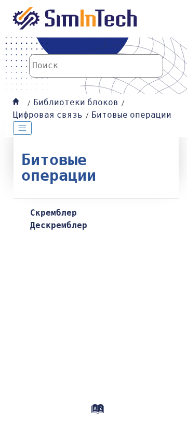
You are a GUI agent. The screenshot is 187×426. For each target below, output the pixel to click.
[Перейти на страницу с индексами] (96, 412)
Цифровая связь (48, 115)
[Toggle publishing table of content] (22, 128)
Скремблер (53, 213)
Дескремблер (58, 225)
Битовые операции (131, 115)
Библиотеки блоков (75, 102)
